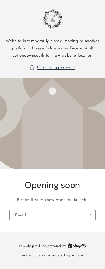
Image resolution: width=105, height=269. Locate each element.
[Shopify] (77, 245)
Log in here (73, 255)
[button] (52, 67)
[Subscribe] (89, 215)
